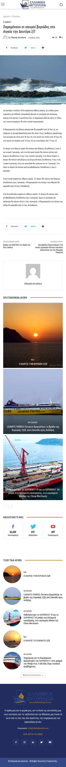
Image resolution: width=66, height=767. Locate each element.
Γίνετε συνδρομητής (53, 525)
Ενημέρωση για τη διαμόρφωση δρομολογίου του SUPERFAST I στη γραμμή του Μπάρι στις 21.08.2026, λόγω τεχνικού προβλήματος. (43, 662)
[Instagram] (24, 742)
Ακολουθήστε (33, 525)
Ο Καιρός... (16, 16)
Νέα (32, 360)
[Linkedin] (33, 742)
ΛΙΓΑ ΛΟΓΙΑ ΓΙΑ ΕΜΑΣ (33, 734)
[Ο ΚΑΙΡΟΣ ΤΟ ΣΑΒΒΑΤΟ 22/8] (12, 639)
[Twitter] (41, 742)
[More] (43, 48)
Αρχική (6, 16)
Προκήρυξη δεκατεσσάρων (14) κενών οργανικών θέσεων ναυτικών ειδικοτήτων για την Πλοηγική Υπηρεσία (49, 248)
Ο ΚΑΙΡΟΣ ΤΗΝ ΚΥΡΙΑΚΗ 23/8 (33, 363)
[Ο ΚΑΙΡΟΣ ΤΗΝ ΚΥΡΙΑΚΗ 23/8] (33, 335)
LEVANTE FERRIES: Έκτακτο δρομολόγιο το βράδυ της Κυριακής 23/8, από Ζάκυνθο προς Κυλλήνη (33, 428)
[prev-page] (5, 506)
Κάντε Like (13, 525)
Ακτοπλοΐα (32, 422)
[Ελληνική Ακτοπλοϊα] (5, 38)
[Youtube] (50, 742)
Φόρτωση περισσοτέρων (32, 675)
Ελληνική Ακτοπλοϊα (18, 37)
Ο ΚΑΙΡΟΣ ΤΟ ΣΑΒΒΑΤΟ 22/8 (37, 640)
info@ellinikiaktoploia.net (38, 728)
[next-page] (10, 506)
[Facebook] (16, 742)
